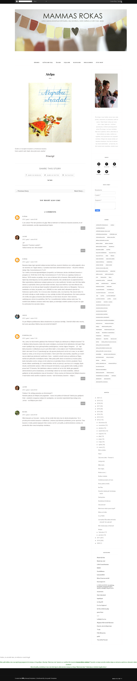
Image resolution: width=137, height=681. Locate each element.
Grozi (97, 283)
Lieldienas (98, 301)
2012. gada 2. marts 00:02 (29, 390)
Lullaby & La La (101, 619)
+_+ (98, 615)
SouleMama (100, 571)
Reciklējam (113, 338)
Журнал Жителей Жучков (105, 622)
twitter (114, 166)
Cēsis (107, 255)
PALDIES (98, 332)
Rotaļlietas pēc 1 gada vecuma (103, 351)
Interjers (109, 286)
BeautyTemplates (30, 678)
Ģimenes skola (105, 283)
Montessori (99, 329)
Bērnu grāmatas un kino (102, 240)
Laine (24, 236)
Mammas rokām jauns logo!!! (106, 508)
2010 (98, 540)
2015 (98, 411)
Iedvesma (113, 283)
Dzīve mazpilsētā (109, 274)
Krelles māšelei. (102, 476)
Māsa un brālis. (102, 512)
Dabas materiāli (100, 261)
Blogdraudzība (100, 249)
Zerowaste (98, 378)
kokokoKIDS (101, 575)
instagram (106, 174)
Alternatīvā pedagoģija (102, 225)
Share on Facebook (34, 175)
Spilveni (104, 360)
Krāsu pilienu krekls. (104, 483)
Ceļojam (67, 62)
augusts (101, 433)
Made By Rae (101, 557)
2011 (98, 537)
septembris (102, 431)
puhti (98, 636)
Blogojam (77, 62)
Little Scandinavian (103, 564)
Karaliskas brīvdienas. (104, 501)
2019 (98, 400)
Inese (24, 315)
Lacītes (109, 298)
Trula (98, 629)
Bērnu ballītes (111, 237)
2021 (98, 398)
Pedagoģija (107, 335)
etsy (99, 166)
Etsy (97, 277)
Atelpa (100, 529)
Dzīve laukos (99, 274)
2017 (98, 406)
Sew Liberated (101, 595)
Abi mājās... (101, 469)
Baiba (24, 412)
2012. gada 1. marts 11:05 (29, 338)
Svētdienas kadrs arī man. (105, 480)
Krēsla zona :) (102, 472)
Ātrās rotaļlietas (100, 237)
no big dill (100, 602)
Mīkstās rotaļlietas (107, 326)
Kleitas (102, 295)
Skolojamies (88, 62)
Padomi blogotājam (109, 329)
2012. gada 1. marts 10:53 (29, 318)
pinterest (98, 174)
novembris (102, 425)
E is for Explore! (102, 605)
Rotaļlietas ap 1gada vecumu (108, 341)
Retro (97, 341)
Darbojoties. (101, 497)
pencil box (100, 612)
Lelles (114, 298)
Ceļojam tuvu (99, 255)
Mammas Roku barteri (102, 314)
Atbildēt (83, 228)
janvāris (101, 535)
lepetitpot (100, 598)
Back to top (116, 678)
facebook (106, 166)
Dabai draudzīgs (110, 258)
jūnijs (100, 439)
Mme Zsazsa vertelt (103, 578)
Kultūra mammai (100, 298)
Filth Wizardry (101, 633)
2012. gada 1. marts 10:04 (29, 262)
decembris (102, 422)
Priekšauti (98, 338)
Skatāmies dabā (100, 357)
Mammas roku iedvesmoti (102, 317)
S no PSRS (101, 516)
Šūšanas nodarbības (101, 369)
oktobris (101, 428)
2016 (98, 409)
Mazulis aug (99, 323)
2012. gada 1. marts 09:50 (29, 239)
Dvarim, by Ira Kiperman (104, 626)
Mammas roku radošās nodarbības (105, 320)
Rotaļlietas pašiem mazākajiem (104, 348)
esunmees (100, 591)
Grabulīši (109, 280)
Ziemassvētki (107, 378)
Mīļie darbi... (101, 465)
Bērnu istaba (99, 243)
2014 (98, 414)
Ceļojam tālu (112, 252)
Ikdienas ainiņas (100, 286)
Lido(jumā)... (101, 461)
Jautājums (111, 292)
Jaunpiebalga (110, 289)
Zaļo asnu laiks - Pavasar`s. (106, 457)
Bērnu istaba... (102, 450)
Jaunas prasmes (100, 289)
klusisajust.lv (101, 581)
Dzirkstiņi (112, 271)
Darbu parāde (99, 265)
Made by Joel (101, 561)
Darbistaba (109, 261)
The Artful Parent (102, 640)
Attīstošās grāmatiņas (101, 234)
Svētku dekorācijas (101, 363)
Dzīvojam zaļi (48, 62)
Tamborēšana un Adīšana (102, 375)
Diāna (24, 216)
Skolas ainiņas (110, 357)
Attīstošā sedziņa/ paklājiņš (103, 231)
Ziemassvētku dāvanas (102, 381)
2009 (98, 543)
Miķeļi (97, 326)
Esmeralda (27, 335)
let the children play (103, 609)
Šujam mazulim (100, 366)
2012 (98, 420)
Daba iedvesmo (100, 258)
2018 (98, 403)
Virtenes (113, 375)
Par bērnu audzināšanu (108, 332)
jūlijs (100, 436)
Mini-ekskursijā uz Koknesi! (106, 526)
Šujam (58, 62)
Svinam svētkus (112, 363)
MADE (99, 568)
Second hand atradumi (110, 354)
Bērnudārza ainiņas (101, 246)
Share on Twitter (53, 175)
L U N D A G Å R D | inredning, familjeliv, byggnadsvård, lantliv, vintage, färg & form (105, 586)
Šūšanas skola (110, 372)
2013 (98, 417)
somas (97, 360)
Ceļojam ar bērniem (101, 252)
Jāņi (97, 295)
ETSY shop (99, 62)
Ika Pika (100, 487)
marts (100, 447)
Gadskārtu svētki (100, 280)
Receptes (106, 338)
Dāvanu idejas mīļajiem (102, 268)
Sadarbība (98, 354)
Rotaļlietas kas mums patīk (103, 345)
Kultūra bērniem (111, 295)
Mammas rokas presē (101, 311)
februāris (101, 532)
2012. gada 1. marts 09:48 (29, 219)
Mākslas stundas (109, 323)
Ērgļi (110, 277)
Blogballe (111, 246)
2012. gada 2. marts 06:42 (29, 415)
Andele (112, 225)
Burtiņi (108, 249)
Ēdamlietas (103, 277)
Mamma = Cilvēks (108, 301)
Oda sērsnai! (101, 504)
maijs (100, 442)
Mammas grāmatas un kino (103, 305)
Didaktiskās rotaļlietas (102, 271)
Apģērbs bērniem (100, 228)
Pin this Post (69, 175)
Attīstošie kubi (113, 234)
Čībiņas (112, 255)
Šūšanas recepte (100, 372)
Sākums (36, 62)
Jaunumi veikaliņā (101, 292)
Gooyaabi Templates (51, 678)
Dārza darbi (109, 265)
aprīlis (100, 444)
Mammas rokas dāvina (102, 308)
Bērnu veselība (109, 243)
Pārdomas (98, 335)
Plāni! (99, 454)
